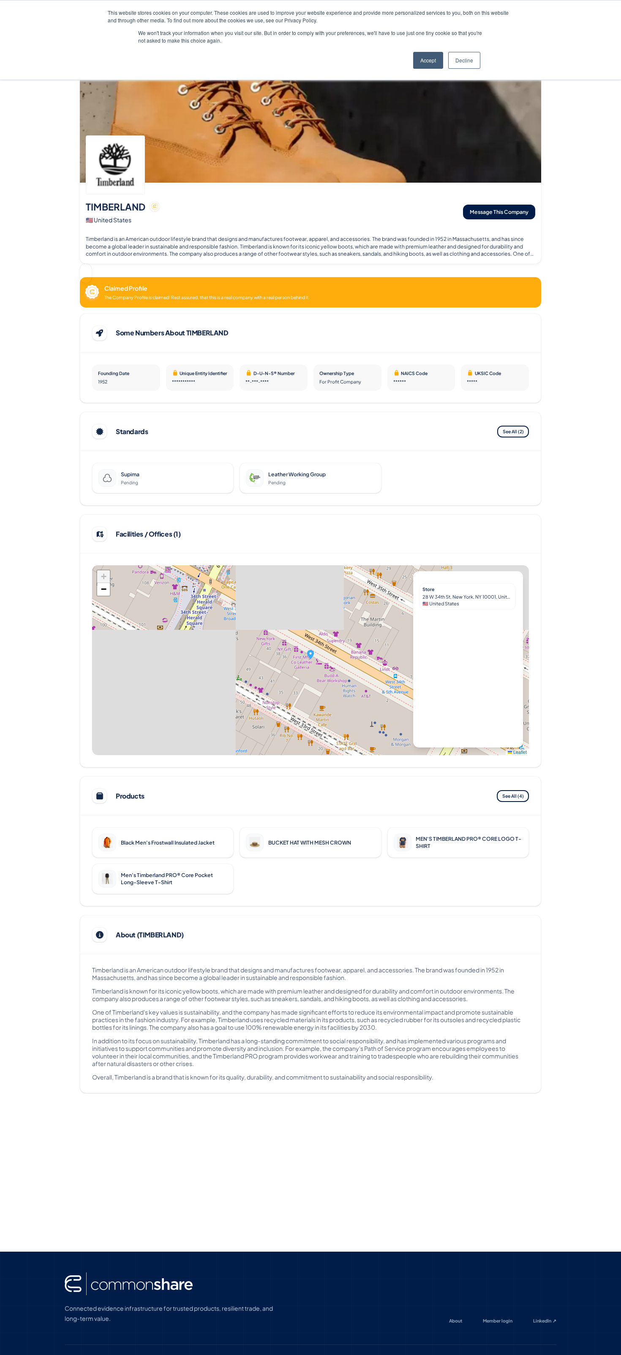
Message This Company (499, 211)
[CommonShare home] (129, 1284)
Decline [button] (464, 60)
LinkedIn (545, 1320)
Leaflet (519, 752)
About (455, 1320)
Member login (497, 1320)
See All (513, 431)
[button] (310, 654)
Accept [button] (428, 60)
